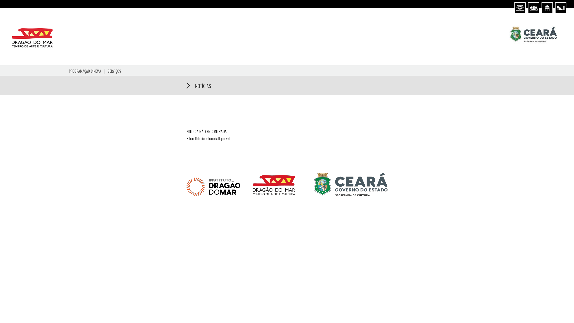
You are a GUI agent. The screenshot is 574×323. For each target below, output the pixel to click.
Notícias (203, 85)
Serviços (114, 71)
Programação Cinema (85, 71)
